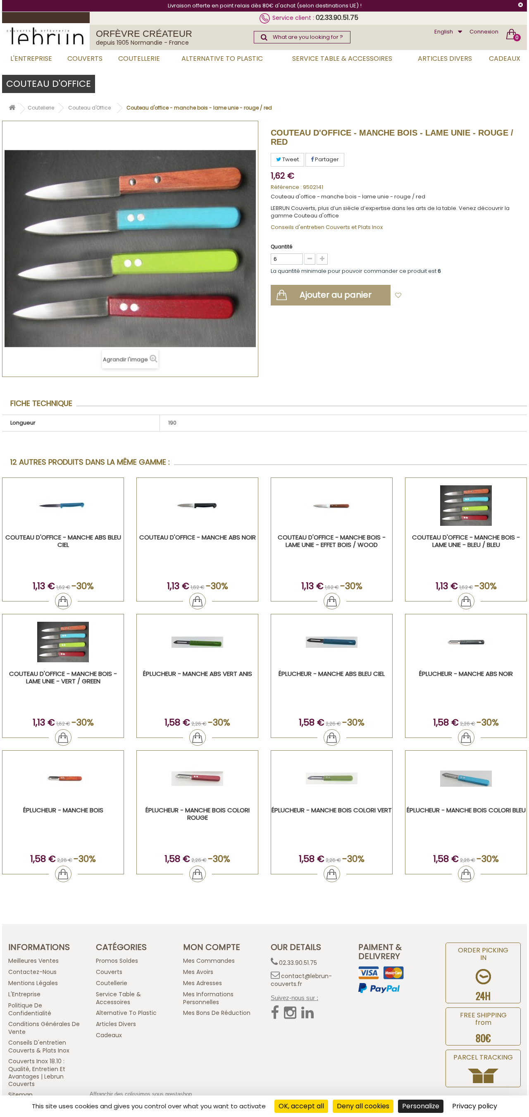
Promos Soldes (117, 961)
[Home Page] (12, 109)
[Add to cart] (63, 601)
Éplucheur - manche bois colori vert (332, 810)
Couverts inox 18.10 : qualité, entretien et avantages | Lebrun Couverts (36, 1072)
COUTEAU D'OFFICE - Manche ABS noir (197, 537)
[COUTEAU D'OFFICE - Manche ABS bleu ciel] (63, 506)
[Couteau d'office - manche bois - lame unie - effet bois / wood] (331, 506)
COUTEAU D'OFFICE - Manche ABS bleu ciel (63, 541)
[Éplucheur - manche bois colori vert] (331, 779)
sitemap (20, 1095)
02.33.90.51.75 (337, 17)
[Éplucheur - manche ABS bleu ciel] (331, 642)
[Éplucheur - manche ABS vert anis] (197, 642)
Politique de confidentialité (29, 1009)
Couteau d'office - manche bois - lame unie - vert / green (63, 677)
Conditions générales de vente (44, 1028)
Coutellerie (139, 58)
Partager (326, 159)
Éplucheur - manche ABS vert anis (197, 673)
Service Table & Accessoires (342, 58)
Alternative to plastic (222, 58)
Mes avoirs (198, 972)
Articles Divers (445, 58)
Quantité (281, 246)
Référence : (286, 187)
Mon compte (211, 947)
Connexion (483, 32)
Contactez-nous (32, 972)
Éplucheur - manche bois (63, 810)
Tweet (290, 159)
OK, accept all (301, 1106)
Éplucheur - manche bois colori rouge (197, 814)
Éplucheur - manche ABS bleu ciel (332, 673)
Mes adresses (202, 983)
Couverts (84, 58)
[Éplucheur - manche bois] (63, 779)
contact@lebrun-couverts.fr (301, 980)
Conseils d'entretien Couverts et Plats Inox (327, 227)
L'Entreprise (31, 58)
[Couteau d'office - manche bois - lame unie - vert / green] (63, 642)
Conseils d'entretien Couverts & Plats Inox (38, 1046)
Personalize (420, 1106)
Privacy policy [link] (474, 1106)
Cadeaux (504, 58)
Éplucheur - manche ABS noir (466, 673)
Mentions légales (33, 983)
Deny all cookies (363, 1106)
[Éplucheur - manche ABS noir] (466, 642)
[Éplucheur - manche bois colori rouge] (197, 779)
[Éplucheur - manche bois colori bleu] (466, 779)
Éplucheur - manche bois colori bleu (466, 810)
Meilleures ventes (33, 961)
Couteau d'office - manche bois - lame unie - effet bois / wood (332, 541)
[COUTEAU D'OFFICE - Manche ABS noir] (197, 506)
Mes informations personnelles (208, 998)
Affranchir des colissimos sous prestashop (141, 1094)
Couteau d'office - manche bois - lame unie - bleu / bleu (466, 541)
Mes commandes (209, 961)
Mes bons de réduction (216, 1013)
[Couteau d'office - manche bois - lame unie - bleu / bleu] (466, 506)
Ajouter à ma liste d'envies (443, 296)
